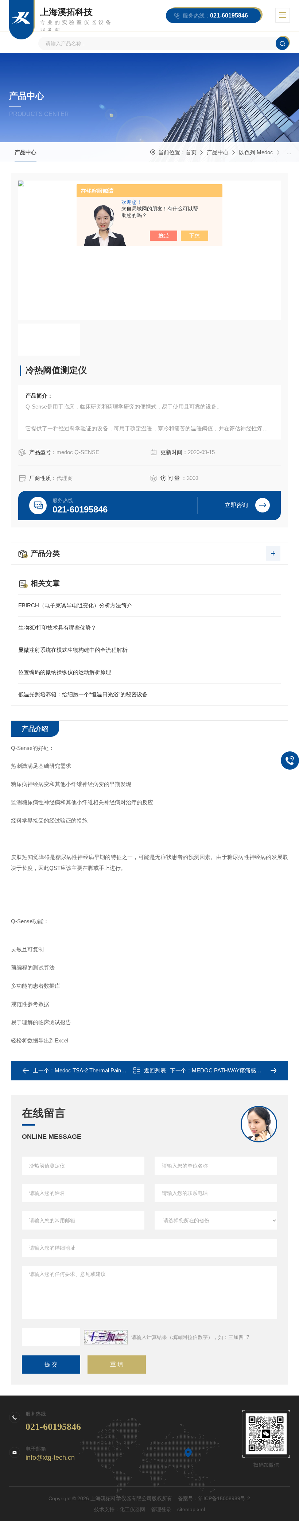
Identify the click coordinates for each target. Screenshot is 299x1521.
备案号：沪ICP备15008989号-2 (214, 1498)
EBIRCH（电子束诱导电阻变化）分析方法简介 (75, 605)
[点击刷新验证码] (106, 1337)
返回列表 (155, 1070)
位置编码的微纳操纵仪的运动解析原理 (64, 672)
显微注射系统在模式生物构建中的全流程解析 (73, 650)
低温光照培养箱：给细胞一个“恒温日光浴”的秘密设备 (83, 694)
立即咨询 (236, 505)
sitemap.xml (191, 1509)
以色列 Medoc (256, 152)
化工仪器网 (132, 1509)
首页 (191, 152)
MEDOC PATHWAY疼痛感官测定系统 (237, 1070)
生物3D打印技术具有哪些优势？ (57, 627)
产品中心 (25, 152)
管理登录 (161, 1509)
